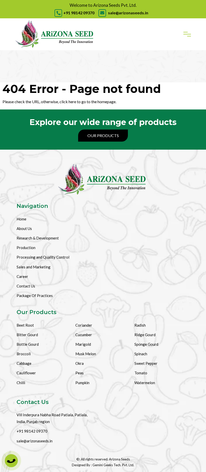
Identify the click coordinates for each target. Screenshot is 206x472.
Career (22, 276)
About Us (24, 228)
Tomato (140, 373)
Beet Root (25, 325)
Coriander (83, 325)
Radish (140, 325)
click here (68, 101)
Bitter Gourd (27, 334)
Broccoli (24, 353)
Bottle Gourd (28, 344)
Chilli (21, 382)
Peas (79, 373)
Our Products (103, 135)
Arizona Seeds (119, 459)
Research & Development (38, 238)
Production (26, 247)
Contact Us (26, 286)
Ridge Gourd (145, 334)
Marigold (83, 344)
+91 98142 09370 (78, 12)
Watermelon (144, 382)
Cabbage (24, 363)
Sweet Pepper (146, 363)
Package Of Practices (35, 295)
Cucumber (83, 334)
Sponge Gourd (146, 344)
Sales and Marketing (33, 267)
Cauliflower (26, 373)
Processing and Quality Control (43, 257)
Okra (79, 363)
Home (21, 219)
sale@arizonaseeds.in (127, 12)
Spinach (140, 353)
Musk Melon (85, 353)
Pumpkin (82, 382)
